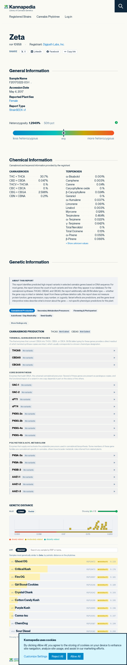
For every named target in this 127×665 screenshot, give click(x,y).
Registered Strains (20, 16)
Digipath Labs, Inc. (53, 44)
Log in (68, 16)
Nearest (21, 550)
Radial (31, 511)
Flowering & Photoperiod (85, 310)
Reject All (57, 656)
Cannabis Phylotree (48, 16)
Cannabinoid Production (22, 310)
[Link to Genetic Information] (115, 262)
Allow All (75, 656)
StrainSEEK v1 (17, 110)
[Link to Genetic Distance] (35, 505)
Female (13, 100)
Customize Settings (35, 656)
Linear (21, 511)
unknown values (77, 243)
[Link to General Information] (115, 71)
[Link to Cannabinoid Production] (46, 332)
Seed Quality (46, 315)
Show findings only (19, 323)
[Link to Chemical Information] (115, 160)
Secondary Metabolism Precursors (53, 310)
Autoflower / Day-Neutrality (23, 315)
